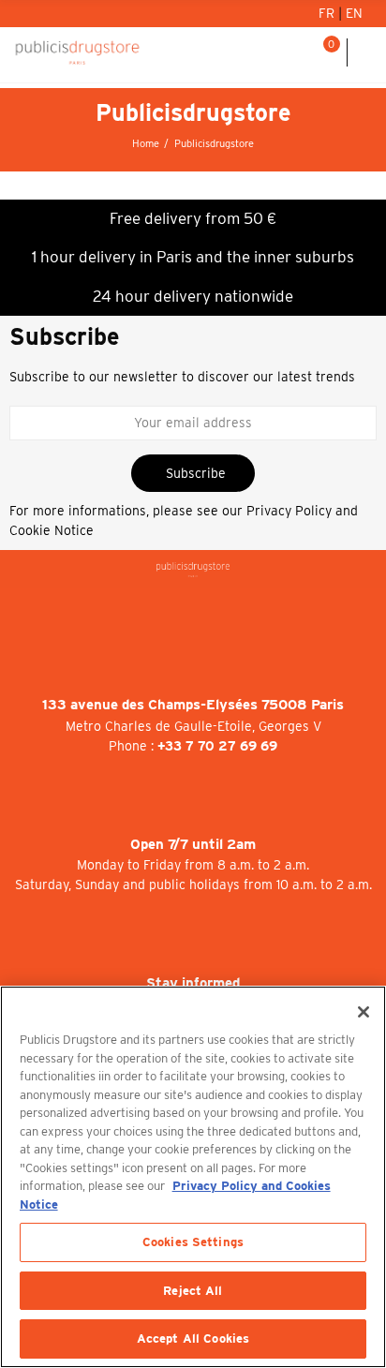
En (354, 13)
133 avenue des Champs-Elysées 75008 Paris (193, 704)
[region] (193, 1177)
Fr (328, 13)
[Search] (300, 52)
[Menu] (367, 52)
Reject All (192, 1291)
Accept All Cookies (193, 1338)
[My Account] (277, 52)
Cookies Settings (193, 1242)
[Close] (363, 1012)
